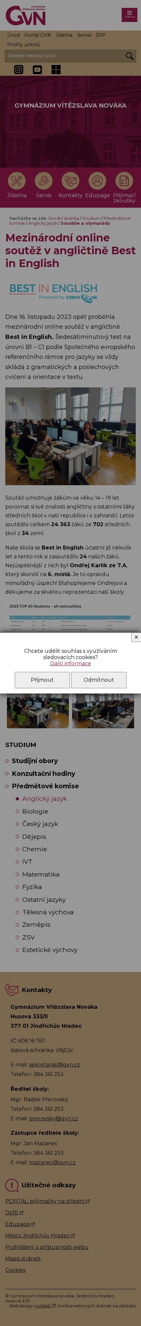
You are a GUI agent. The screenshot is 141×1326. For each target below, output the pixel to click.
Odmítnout (99, 680)
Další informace (70, 663)
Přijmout (42, 680)
